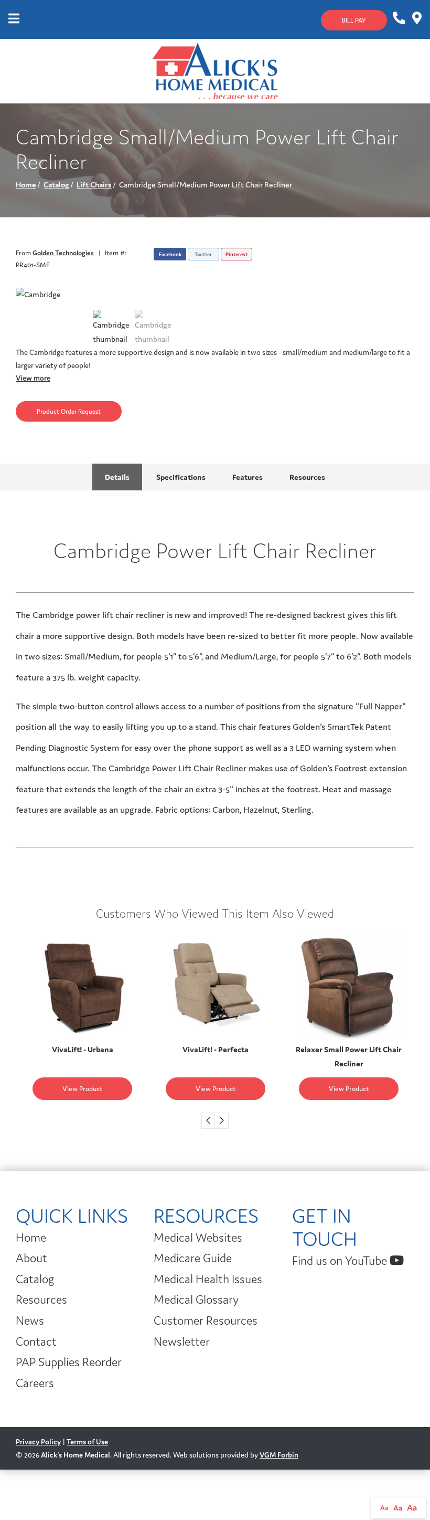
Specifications (181, 477)
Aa (384, 1507)
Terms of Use (87, 1441)
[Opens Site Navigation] (13, 19)
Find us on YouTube (341, 1260)
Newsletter (182, 1341)
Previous (208, 1120)
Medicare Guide (193, 1258)
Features (247, 477)
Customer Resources (205, 1320)
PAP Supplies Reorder (69, 1362)
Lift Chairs (94, 185)
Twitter (203, 254)
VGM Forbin (279, 1455)
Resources (307, 477)
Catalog (56, 185)
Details (117, 477)
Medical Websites (198, 1237)
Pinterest (236, 254)
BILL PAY (354, 20)
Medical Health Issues (208, 1279)
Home (26, 185)
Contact (36, 1341)
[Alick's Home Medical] (215, 70)
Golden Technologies (63, 252)
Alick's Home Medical (75, 1455)
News (30, 1320)
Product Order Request (69, 411)
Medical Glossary (196, 1299)
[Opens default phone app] (398, 18)
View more (33, 378)
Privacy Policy (38, 1441)
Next (222, 1120)
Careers (35, 1383)
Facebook (170, 254)
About (31, 1258)
